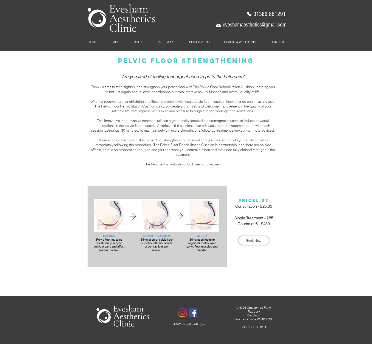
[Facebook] (193, 312)
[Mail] (218, 25)
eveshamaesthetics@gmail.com (255, 24)
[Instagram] (182, 312)
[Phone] (249, 14)
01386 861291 (269, 14)
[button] (115, 42)
